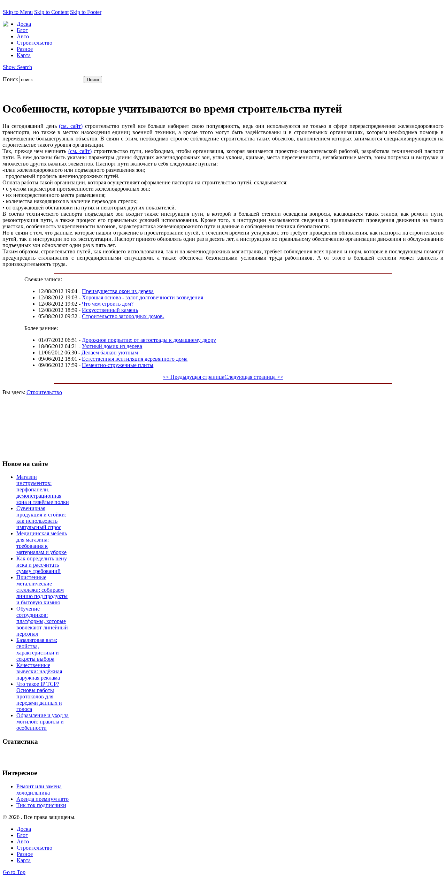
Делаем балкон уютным (110, 352)
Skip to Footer (85, 12)
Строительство (44, 392)
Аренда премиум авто (42, 799)
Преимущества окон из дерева (118, 291)
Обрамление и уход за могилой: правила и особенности (42, 721)
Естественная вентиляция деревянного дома (134, 359)
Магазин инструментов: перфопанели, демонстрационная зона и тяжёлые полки (42, 489)
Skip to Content (51, 12)
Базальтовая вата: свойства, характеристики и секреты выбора (37, 649)
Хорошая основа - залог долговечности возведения (142, 297)
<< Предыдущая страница (193, 377)
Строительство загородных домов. (123, 316)
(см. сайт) (71, 126)
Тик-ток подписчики (41, 805)
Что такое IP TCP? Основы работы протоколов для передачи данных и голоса (39, 696)
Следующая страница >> (253, 377)
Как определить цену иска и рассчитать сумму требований (41, 565)
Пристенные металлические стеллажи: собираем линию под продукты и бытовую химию (42, 589)
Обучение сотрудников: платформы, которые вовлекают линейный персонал (42, 621)
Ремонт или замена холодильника (39, 789)
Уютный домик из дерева (112, 346)
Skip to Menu (18, 12)
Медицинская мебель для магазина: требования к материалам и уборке (41, 542)
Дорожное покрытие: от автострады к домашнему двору (149, 340)
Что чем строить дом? (107, 304)
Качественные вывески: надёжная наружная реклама (39, 671)
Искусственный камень (110, 310)
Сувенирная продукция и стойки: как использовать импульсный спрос (41, 517)
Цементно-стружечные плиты (117, 365)
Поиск (11, 79)
